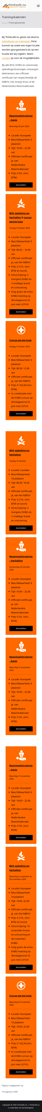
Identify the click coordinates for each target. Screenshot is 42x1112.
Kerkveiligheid (27, 1108)
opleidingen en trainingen (16, 41)
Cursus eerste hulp (20, 340)
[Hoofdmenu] (38, 5)
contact (6, 58)
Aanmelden (21, 185)
